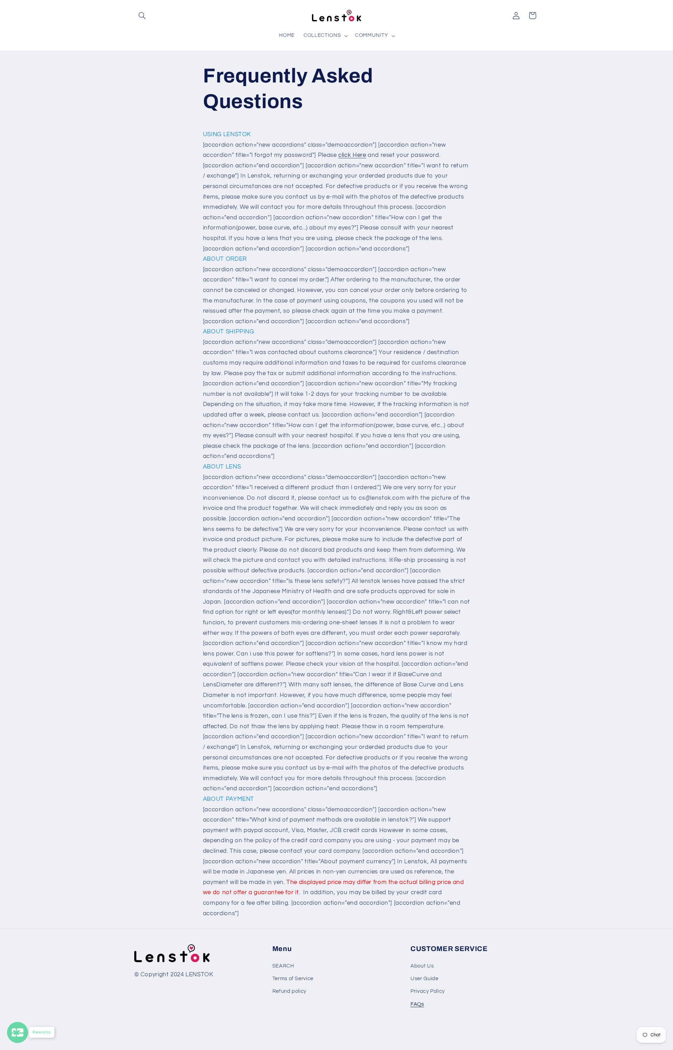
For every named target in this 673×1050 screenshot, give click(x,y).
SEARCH (283, 966)
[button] (142, 15)
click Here (352, 155)
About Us (422, 966)
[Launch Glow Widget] (17, 1032)
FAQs (417, 1004)
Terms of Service (292, 978)
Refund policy (289, 991)
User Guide (424, 978)
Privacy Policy (427, 991)
